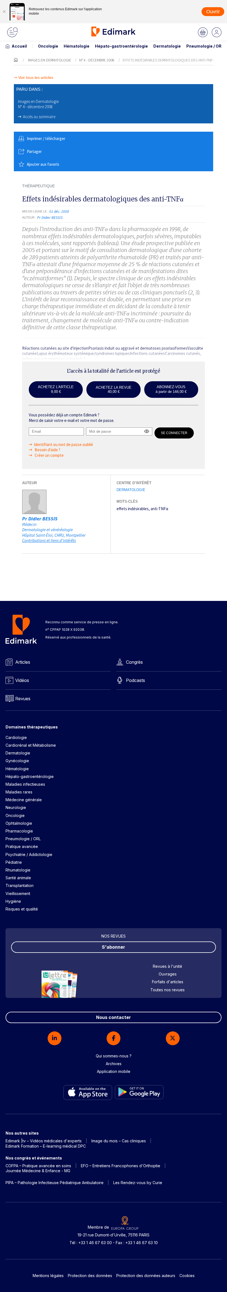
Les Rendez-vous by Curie (137, 1182)
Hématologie (76, 46)
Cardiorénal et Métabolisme (31, 745)
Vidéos (22, 680)
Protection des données (90, 1275)
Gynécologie (17, 760)
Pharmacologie (19, 831)
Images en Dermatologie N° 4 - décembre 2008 (38, 104)
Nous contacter (113, 1017)
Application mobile (113, 1071)
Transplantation (19, 885)
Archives (114, 1063)
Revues (22, 698)
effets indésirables (133, 508)
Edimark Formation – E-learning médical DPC (46, 1146)
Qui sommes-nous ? (113, 1056)
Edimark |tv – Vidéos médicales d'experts (44, 1140)
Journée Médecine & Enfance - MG (38, 1170)
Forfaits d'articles (167, 981)
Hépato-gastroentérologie (121, 46)
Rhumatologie (18, 870)
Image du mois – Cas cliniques (118, 1140)
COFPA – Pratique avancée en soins (38, 1165)
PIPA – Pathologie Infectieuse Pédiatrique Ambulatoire (55, 1182)
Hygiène (13, 901)
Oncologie (48, 46)
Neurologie (16, 807)
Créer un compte (49, 455)
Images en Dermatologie (49, 60)
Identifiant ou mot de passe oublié (63, 444)
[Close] (4, 11)
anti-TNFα (159, 508)
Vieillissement (18, 893)
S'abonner (113, 947)
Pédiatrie (14, 862)
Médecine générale (24, 799)
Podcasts (135, 680)
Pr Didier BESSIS (40, 518)
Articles (22, 662)
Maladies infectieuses (25, 784)
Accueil (19, 46)
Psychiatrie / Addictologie (29, 854)
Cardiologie (16, 737)
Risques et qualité (22, 909)
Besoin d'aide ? (47, 449)
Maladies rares (19, 792)
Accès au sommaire (39, 116)
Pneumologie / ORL (205, 46)
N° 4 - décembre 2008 (96, 60)
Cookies (187, 1275)
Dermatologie (167, 46)
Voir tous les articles (35, 78)
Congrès (134, 662)
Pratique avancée (22, 846)
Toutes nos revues (167, 989)
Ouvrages (168, 974)
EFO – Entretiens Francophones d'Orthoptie (120, 1165)
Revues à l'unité (167, 966)
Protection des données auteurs (145, 1275)
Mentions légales (48, 1275)
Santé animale (18, 877)
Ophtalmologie (19, 823)
